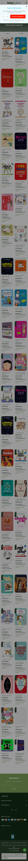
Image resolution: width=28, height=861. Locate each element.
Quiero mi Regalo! (18, 16)
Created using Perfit (14, 22)
